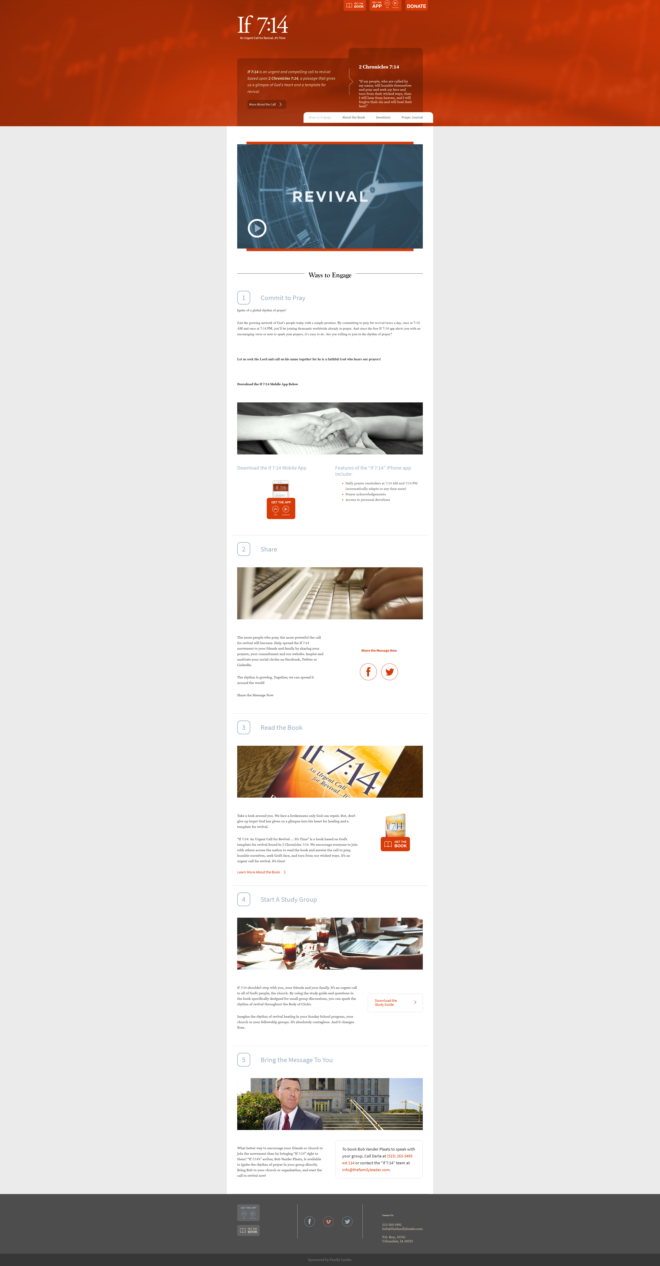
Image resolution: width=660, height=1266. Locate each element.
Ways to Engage (320, 117)
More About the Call (262, 104)
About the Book (353, 117)
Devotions (383, 117)
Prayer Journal (412, 117)
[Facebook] (368, 670)
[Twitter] (389, 670)
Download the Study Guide (386, 1002)
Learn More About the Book (258, 872)
